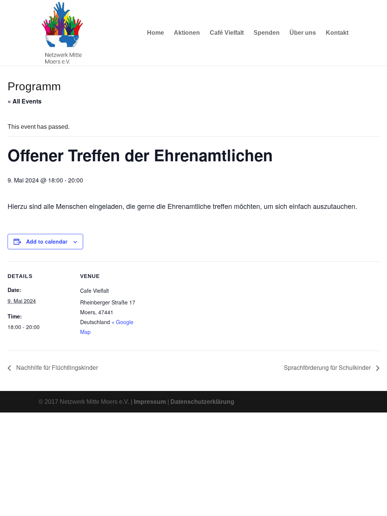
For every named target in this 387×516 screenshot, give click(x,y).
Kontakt (337, 33)
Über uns (302, 33)
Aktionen (187, 33)
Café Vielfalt (227, 33)
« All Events (25, 101)
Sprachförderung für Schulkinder (328, 367)
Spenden (267, 33)
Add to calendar (46, 241)
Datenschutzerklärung (202, 402)
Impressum (150, 402)
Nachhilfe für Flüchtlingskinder (56, 367)
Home (155, 33)
